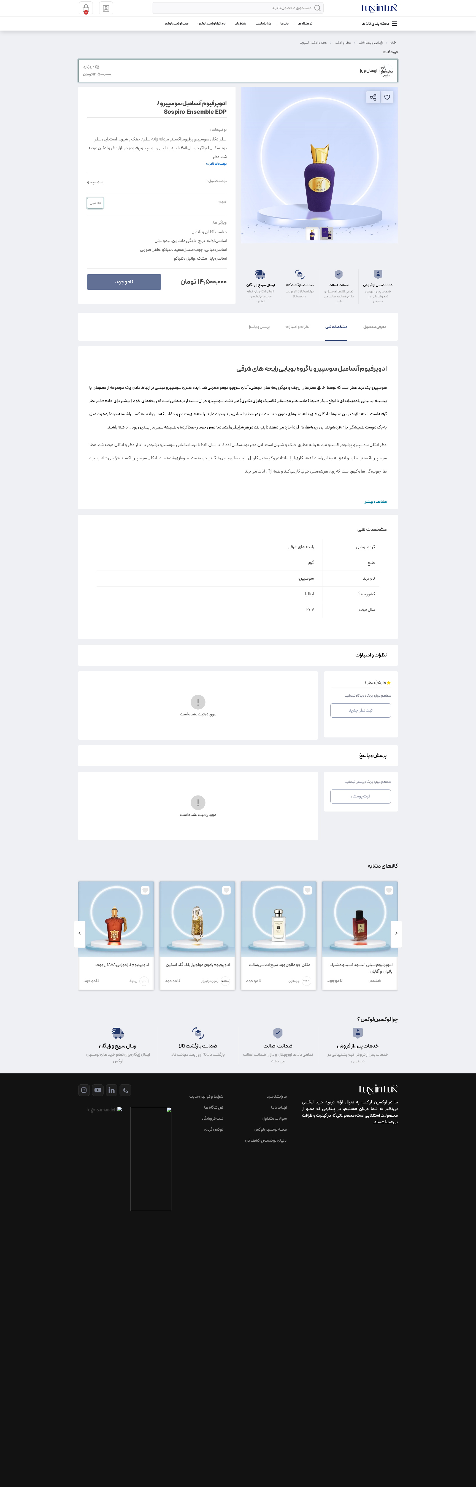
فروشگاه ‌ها (305, 23)
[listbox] (319, 165)
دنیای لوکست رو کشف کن (266, 1140)
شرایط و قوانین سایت (206, 1096)
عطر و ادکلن (342, 42)
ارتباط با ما (241, 23)
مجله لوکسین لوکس (176, 23)
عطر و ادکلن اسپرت (313, 42)
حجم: (222, 202)
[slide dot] (312, 233)
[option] (319, 165)
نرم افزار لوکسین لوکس (211, 23)
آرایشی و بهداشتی (370, 42)
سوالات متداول (274, 1118)
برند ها (284, 23)
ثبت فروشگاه (212, 1118)
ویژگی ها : (219, 223)
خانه (393, 42)
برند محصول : (217, 181)
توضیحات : (218, 130)
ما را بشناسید (263, 23)
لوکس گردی (213, 1129)
